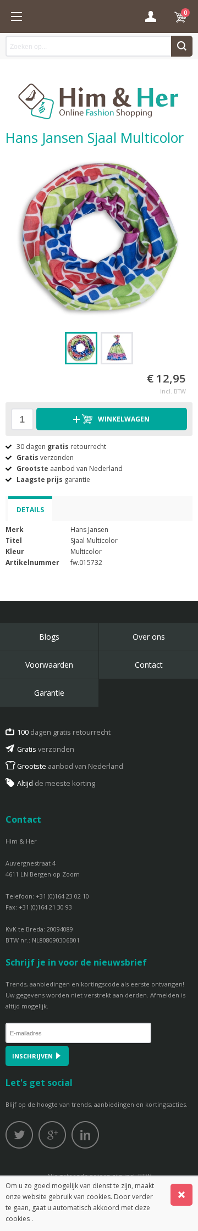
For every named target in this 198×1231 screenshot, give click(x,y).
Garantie (49, 692)
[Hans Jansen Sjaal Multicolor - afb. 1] (99, 238)
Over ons (149, 636)
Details (30, 509)
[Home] (17, 16)
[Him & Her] (99, 89)
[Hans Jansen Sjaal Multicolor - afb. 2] (116, 348)
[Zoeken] (182, 46)
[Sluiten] (181, 1195)
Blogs (49, 636)
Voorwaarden (49, 664)
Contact (149, 664)
